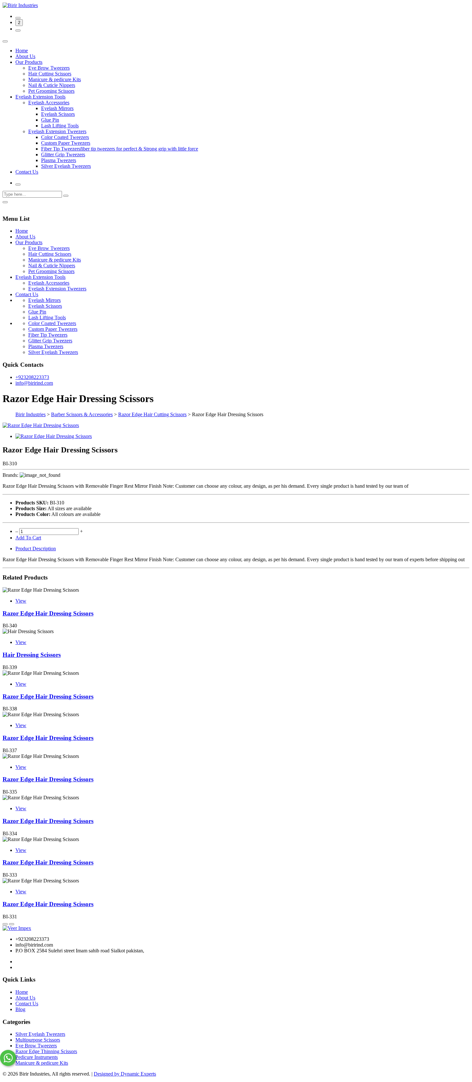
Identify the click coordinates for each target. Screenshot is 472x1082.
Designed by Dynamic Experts (125, 1074)
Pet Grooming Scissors (51, 91)
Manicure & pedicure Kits (54, 79)
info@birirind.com (34, 383)
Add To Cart (28, 537)
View (20, 601)
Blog (20, 1009)
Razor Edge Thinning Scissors (46, 1051)
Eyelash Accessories (48, 102)
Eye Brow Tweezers (49, 68)
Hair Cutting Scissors (49, 73)
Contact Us (26, 172)
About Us (25, 56)
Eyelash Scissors (58, 114)
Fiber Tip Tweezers (47, 335)
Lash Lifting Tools (60, 125)
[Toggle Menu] (5, 41)
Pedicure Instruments (36, 1057)
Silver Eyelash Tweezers (66, 166)
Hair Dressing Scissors (32, 654)
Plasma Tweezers (58, 160)
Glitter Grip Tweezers (63, 154)
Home (21, 50)
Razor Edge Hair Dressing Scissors (48, 613)
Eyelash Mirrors (57, 108)
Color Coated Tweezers (65, 137)
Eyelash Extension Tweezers (57, 131)
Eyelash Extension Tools (40, 96)
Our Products (28, 62)
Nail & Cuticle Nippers (51, 85)
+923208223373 (32, 377)
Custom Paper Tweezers (65, 143)
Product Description (35, 548)
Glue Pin (50, 120)
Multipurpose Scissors (37, 1040)
